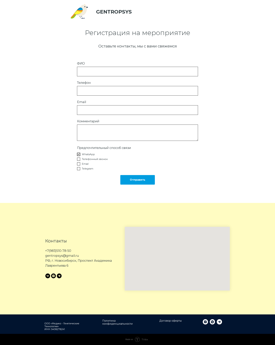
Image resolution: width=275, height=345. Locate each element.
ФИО (81, 63)
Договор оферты (170, 320)
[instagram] (53, 275)
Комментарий (88, 121)
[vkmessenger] (212, 323)
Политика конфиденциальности (117, 322)
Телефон (84, 83)
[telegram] (59, 275)
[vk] (47, 275)
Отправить (137, 179)
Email (81, 102)
